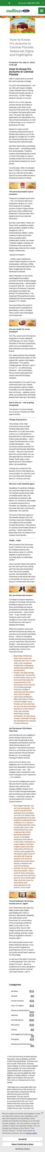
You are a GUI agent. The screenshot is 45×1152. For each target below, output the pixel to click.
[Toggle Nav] (41, 10)
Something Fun (22, 1020)
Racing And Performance (22, 1044)
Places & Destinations (22, 1011)
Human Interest (22, 1001)
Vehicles (22, 1015)
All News (22, 991)
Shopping (22, 1039)
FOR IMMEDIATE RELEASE (22, 1035)
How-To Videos (22, 1006)
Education (22, 1025)
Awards (22, 996)
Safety (22, 1030)
